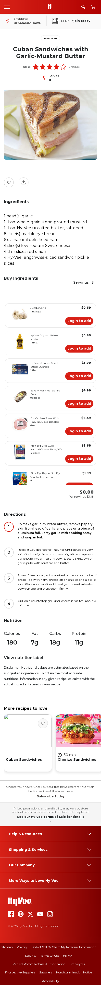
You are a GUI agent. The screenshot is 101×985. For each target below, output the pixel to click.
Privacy (22, 947)
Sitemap (7, 947)
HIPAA (67, 955)
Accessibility (50, 981)
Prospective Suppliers (20, 972)
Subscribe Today (50, 796)
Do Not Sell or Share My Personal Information (63, 947)
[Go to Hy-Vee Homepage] (51, 7)
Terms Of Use (49, 955)
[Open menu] (7, 7)
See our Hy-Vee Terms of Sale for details (50, 817)
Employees (77, 964)
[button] (35, 67)
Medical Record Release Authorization (39, 964)
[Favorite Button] (9, 182)
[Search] (83, 7)
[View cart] (93, 7)
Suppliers (45, 972)
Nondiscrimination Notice (74, 972)
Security (31, 955)
